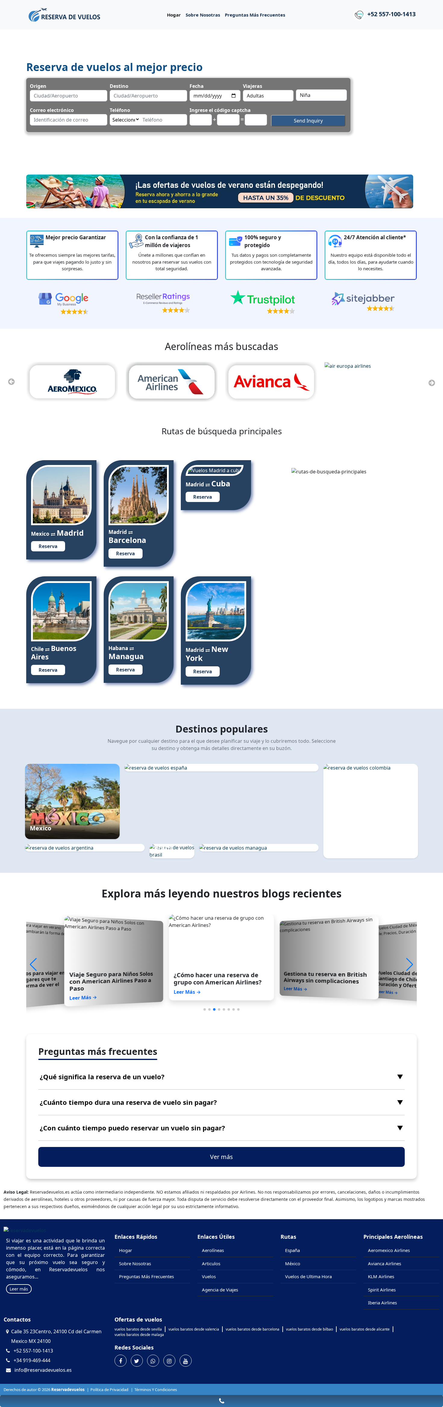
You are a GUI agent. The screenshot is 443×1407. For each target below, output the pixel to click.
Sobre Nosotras (203, 15)
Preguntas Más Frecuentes (255, 15)
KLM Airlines (381, 1276)
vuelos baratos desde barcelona (252, 1329)
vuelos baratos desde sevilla (138, 1329)
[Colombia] (370, 768)
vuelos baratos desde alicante (365, 1329)
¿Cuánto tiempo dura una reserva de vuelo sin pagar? (221, 1102)
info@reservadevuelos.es (43, 1370)
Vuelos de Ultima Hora (308, 1276)
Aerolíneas (213, 1250)
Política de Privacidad (109, 1389)
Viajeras (252, 86)
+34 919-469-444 (32, 1360)
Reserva (48, 546)
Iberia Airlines (382, 1303)
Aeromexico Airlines (389, 1250)
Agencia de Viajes (220, 1290)
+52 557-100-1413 (391, 14)
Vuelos (209, 1276)
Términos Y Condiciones (155, 1389)
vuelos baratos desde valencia (193, 1329)
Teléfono (120, 110)
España (292, 1250)
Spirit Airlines (382, 1290)
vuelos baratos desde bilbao (309, 1329)
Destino (119, 86)
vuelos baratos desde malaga (139, 1334)
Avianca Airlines (384, 1263)
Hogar (174, 15)
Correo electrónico (52, 110)
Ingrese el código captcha (220, 110)
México (292, 1263)
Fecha (197, 86)
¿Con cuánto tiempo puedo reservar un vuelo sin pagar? (221, 1127)
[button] (410, 964)
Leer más (19, 1289)
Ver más (221, 1157)
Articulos (211, 1263)
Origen (38, 86)
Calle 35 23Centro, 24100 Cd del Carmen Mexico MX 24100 (56, 1336)
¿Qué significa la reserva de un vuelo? (221, 1076)
